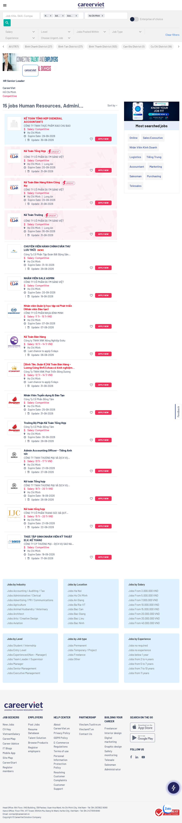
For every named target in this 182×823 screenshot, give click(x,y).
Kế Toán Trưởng (33, 214)
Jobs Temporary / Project (82, 650)
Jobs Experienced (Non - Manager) (26, 654)
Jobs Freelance (76, 654)
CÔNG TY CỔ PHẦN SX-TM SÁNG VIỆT (44, 156)
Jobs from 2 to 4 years (141, 659)
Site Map (8, 757)
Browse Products (38, 742)
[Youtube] (143, 757)
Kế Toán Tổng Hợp (35, 150)
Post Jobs (34, 724)
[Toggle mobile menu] (5, 5)
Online (134, 137)
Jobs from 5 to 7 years (141, 663)
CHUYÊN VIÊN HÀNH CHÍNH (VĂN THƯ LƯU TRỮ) (47, 247)
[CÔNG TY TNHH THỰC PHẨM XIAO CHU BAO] (14, 123)
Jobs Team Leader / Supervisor (25, 659)
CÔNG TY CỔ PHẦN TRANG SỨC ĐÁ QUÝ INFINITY (45, 513)
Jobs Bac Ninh (76, 623)
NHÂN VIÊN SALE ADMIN (39, 278)
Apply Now (103, 139)
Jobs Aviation (15, 623)
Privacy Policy (62, 733)
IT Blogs (7, 748)
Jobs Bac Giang (76, 613)
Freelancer (111, 728)
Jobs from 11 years (139, 673)
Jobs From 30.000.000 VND (144, 618)
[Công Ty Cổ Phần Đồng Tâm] (14, 400)
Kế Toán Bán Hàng (35, 336)
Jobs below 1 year (138, 654)
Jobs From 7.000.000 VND (143, 600)
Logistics (135, 157)
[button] (92, 139)
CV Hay (7, 729)
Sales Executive (153, 137)
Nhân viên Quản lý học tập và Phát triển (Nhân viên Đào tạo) (48, 307)
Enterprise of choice (151, 19)
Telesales (135, 185)
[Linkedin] (136, 757)
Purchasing (154, 176)
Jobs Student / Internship (21, 645)
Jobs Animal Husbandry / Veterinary (27, 609)
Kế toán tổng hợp (34, 509)
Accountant (137, 166)
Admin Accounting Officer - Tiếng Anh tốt (48, 452)
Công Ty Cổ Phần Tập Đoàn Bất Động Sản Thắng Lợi (46, 254)
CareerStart (10, 762)
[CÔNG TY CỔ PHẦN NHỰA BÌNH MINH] (14, 311)
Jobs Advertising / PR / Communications (30, 600)
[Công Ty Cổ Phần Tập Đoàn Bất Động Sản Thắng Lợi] (14, 251)
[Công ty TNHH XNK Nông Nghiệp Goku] (14, 342)
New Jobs (8, 724)
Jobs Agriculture (16, 604)
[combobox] (21, 15)
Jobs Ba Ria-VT (76, 604)
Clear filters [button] (172, 34)
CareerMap (9, 738)
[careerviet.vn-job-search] (142, 727)
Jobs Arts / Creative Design (22, 618)
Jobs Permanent (77, 645)
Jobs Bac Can (75, 609)
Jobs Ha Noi (75, 590)
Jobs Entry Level (16, 650)
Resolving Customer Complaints (60, 776)
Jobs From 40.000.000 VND (144, 623)
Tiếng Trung (153, 157)
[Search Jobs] (7, 22)
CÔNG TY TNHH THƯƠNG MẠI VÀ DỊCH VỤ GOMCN (46, 458)
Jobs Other (74, 659)
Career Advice (11, 743)
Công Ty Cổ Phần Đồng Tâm (39, 399)
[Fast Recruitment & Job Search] (91, 5)
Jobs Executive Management (23, 673)
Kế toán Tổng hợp (34, 481)
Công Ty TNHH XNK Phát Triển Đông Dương (47, 371)
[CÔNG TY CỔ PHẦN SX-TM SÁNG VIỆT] (14, 156)
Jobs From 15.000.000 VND (144, 609)
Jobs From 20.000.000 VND (144, 613)
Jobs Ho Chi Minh (77, 595)
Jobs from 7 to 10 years (141, 668)
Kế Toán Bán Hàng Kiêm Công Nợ (42, 183)
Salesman (136, 176)
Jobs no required (138, 645)
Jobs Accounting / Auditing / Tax (26, 590)
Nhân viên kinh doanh (143, 147)
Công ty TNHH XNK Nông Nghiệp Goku (44, 340)
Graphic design (113, 746)
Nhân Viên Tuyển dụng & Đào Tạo (44, 395)
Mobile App (9, 752)
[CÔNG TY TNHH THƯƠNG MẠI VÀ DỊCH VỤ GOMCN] (14, 455)
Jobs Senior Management (21, 668)
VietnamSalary (11, 733)
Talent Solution (37, 737)
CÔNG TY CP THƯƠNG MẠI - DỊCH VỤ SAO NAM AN (49, 544)
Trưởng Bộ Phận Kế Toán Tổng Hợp (45, 422)
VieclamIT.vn (86, 729)
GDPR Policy (61, 737)
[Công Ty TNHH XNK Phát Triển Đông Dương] (14, 369)
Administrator (113, 769)
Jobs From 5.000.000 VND (143, 595)
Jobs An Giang (76, 600)
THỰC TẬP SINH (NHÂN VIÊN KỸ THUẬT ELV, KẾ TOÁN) (48, 538)
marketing (155, 166)
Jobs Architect (15, 613)
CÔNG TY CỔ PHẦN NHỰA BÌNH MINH (43, 312)
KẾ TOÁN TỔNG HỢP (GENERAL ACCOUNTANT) (43, 120)
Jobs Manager (15, 663)
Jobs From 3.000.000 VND (143, 590)
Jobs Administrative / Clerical (24, 595)
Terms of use (61, 751)
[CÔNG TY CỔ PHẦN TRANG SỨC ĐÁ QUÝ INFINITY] (14, 514)
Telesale (109, 759)
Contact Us (85, 733)
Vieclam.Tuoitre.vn (90, 724)
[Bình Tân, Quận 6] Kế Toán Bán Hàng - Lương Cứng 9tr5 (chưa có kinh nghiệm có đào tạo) (48, 365)
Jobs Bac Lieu (76, 618)
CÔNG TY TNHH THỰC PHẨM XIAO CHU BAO (47, 125)
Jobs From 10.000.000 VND (144, 604)
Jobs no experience (140, 650)
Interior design (113, 733)
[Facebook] (131, 757)
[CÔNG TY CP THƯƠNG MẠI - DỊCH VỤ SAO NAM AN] (14, 542)
